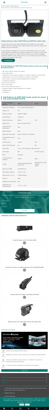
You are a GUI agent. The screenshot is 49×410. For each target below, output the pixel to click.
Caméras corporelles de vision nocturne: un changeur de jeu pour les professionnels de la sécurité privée (24, 360)
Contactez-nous (24, 193)
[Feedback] (37, 408)
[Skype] (4, 408)
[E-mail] (20, 408)
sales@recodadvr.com (9, 393)
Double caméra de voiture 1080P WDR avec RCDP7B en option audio (16, 7)
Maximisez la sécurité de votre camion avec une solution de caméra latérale (25, 354)
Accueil (2, 6)
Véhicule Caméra (14, 6)
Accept (27, 404)
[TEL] (28, 408)
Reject (21, 404)
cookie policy (20, 402)
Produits (7, 6)
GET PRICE (24, 210)
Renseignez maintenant (8, 61)
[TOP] (45, 408)
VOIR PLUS (24, 370)
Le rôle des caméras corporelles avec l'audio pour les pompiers (22, 365)
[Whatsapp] (12, 408)
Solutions (4, 382)
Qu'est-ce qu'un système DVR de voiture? (16, 350)
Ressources (4, 379)
